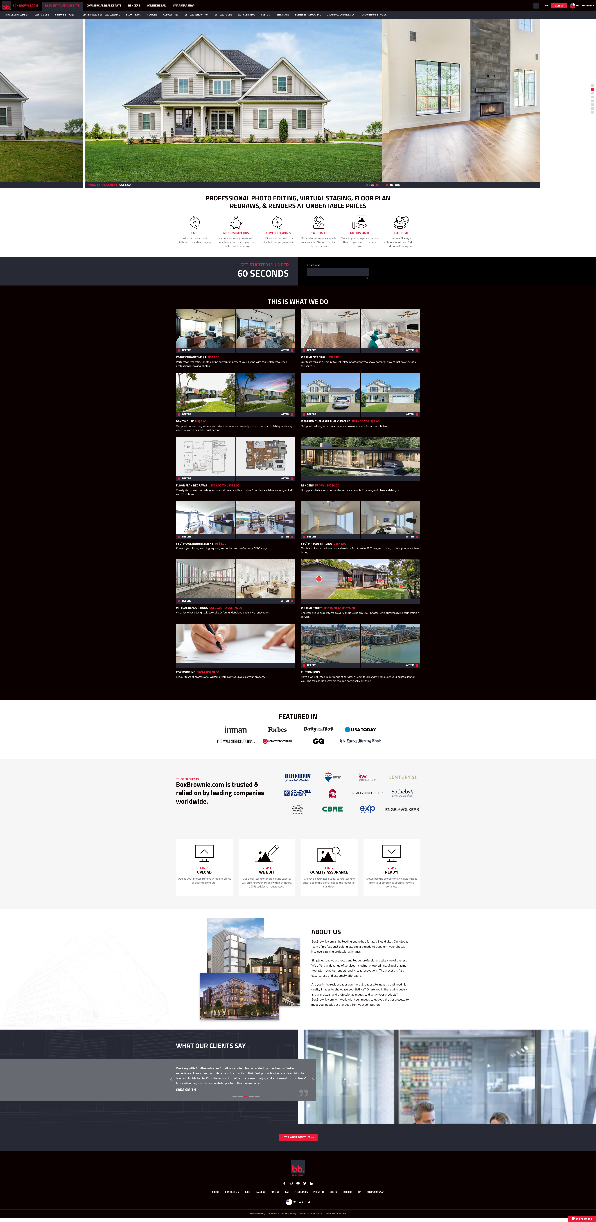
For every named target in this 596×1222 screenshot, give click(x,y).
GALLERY (260, 1201)
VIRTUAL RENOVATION (196, 15)
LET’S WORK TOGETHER (296, 1146)
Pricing (275, 1201)
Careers (347, 1201)
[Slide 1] (592, 85)
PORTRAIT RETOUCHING (308, 15)
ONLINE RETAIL (156, 5)
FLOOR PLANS (133, 15)
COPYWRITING (170, 15)
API (359, 1201)
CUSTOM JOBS (310, 672)
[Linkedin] (311, 1192)
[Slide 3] (246, 1105)
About (215, 1201)
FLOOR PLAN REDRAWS (191, 485)
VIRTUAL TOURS (223, 15)
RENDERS (152, 15)
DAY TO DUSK (42, 15)
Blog (247, 1201)
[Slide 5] (257, 1105)
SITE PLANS (283, 15)
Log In (333, 1201)
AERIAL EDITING (246, 15)
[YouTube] (298, 1192)
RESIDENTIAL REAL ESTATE (62, 5)
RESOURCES (301, 1201)
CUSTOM (266, 15)
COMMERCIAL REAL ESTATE (103, 5)
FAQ (287, 1201)
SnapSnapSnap (375, 1201)
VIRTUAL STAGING (64, 15)
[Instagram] (291, 1192)
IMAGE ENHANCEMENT (17, 15)
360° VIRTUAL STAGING (374, 15)
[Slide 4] (251, 1105)
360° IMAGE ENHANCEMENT (341, 15)
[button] (536, 6)
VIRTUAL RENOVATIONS (192, 607)
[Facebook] (284, 1192)
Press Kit (318, 1201)
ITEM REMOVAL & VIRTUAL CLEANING (100, 15)
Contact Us (232, 1201)
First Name (313, 265)
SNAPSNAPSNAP (183, 5)
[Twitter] (304, 1192)
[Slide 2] (240, 1105)
